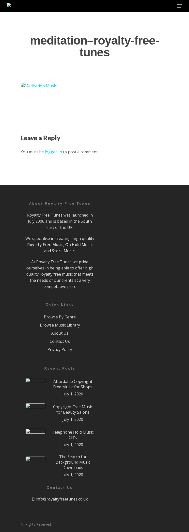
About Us (59, 333)
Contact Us (60, 341)
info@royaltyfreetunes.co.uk (62, 499)
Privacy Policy (59, 349)
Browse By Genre (60, 317)
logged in (53, 152)
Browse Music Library (60, 325)
